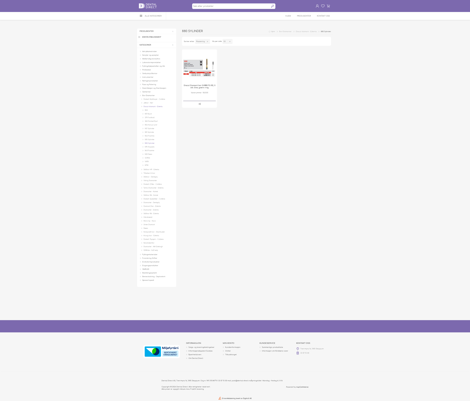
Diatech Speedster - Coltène (154, 199)
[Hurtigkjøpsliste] (323, 6)
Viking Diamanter (150, 180)
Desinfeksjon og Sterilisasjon (154, 88)
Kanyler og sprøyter (150, 55)
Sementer (146, 92)
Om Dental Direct (195, 358)
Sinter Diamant (149, 224)
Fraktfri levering (197, 389)
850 (146, 110)
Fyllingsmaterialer (150, 254)
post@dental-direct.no (241, 381)
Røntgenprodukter (150, 81)
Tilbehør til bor (149, 173)
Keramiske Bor (149, 243)
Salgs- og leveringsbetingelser (201, 347)
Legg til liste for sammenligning (199, 104)
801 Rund (148, 114)
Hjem (273, 31)
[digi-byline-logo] (220, 398)
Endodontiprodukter (151, 262)
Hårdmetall (148, 217)
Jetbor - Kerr (148, 103)
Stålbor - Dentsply (151, 177)
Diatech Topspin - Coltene (153, 239)
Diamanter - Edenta (151, 210)
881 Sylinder (149, 132)
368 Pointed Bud (151, 121)
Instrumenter (147, 77)
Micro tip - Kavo (150, 221)
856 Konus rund (151, 125)
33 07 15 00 (222, 381)
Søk (272, 6)
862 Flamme (149, 136)
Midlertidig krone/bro (151, 59)
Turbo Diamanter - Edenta (154, 188)
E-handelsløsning (228, 398)
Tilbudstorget (231, 354)
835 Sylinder (149, 139)
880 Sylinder (149, 143)
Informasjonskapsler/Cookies (200, 351)
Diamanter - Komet (151, 191)
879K (146, 165)
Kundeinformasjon (232, 347)
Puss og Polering (149, 84)
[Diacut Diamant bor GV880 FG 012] (199, 67)
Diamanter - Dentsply (152, 202)
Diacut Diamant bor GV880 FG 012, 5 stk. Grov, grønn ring (199, 87)
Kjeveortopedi (148, 280)
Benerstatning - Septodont (153, 276)
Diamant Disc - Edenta (152, 206)
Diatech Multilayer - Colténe (154, 99)
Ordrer (228, 351)
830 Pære (148, 154)
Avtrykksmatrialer (149, 51)
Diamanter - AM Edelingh (153, 246)
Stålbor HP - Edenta (151, 169)
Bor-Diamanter (148, 95)
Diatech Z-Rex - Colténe (153, 184)
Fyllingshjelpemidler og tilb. (153, 66)
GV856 (147, 158)
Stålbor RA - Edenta (151, 213)
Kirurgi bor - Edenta (151, 235)
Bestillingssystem (149, 273)
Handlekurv (328, 6)
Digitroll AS (247, 398)
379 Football (150, 117)
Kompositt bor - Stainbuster (154, 232)
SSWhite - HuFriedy (151, 250)
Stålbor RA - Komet (151, 195)
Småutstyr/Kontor (149, 73)
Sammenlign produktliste (272, 347)
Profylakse (146, 70)
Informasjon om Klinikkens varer (275, 351)
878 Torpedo (149, 147)
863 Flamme (149, 150)
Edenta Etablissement (151, 37)
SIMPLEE (145, 269)
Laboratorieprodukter (151, 62)
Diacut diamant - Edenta (153, 106)
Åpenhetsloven (194, 354)
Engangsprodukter (150, 265)
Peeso (146, 228)
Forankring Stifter (149, 258)
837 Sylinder (149, 128)
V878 (147, 161)
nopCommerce (302, 387)
